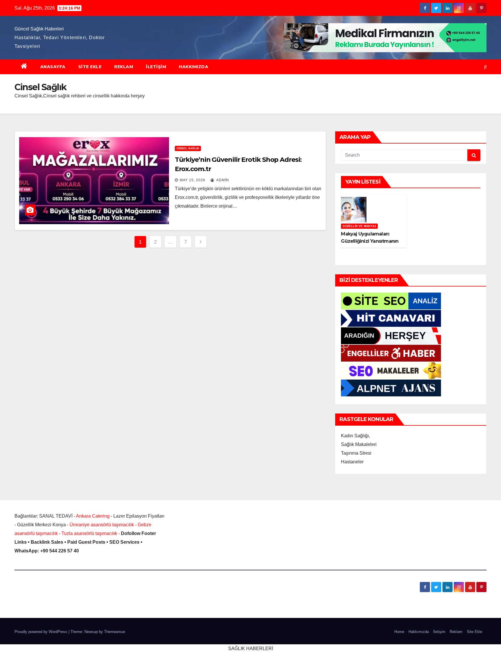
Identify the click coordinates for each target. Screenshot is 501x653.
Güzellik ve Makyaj (359, 226)
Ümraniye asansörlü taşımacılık (102, 524)
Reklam (123, 66)
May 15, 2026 (192, 180)
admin (222, 180)
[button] (485, 66)
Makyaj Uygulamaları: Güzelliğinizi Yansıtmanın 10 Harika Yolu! (369, 241)
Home (399, 632)
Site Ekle (90, 66)
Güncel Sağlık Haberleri (39, 28)
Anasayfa (53, 66)
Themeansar (114, 632)
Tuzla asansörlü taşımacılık (89, 533)
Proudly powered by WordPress (41, 632)
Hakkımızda (193, 66)
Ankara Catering (93, 516)
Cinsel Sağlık (188, 148)
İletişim (156, 66)
